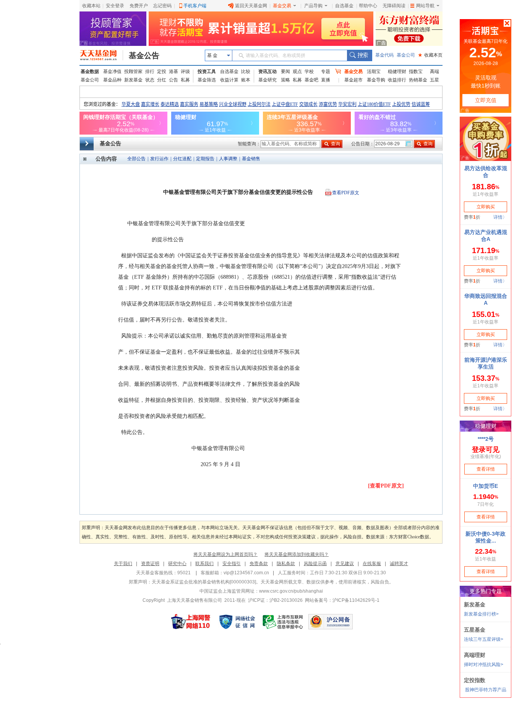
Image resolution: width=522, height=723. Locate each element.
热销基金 (418, 80)
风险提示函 (315, 563)
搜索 (359, 55)
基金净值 (112, 71)
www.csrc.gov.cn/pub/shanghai (291, 591)
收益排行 (397, 80)
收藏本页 (430, 55)
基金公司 (406, 55)
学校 (309, 71)
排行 (149, 71)
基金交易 (282, 5)
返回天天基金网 (251, 5)
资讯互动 (267, 71)
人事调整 (228, 158)
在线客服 (372, 563)
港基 (173, 71)
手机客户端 (194, 5)
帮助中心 (368, 5)
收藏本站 (91, 5)
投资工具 (207, 71)
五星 (434, 80)
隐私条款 (286, 563)
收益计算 (229, 80)
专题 (325, 71)
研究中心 (177, 563)
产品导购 (313, 5)
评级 (185, 71)
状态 (149, 80)
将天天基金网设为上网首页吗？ (225, 554)
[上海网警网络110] (191, 621)
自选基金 (344, 5)
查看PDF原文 (345, 192)
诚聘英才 (399, 563)
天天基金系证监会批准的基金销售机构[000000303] (204, 582)
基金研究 (267, 80)
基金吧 (311, 80)
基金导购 (376, 80)
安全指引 (231, 563)
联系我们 (204, 563)
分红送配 (182, 158)
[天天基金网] (101, 55)
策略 (285, 80)
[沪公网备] (330, 621)
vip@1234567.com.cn (246, 572)
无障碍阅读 (394, 5)
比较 (245, 71)
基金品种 (112, 80)
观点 (297, 71)
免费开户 (139, 5)
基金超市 (353, 80)
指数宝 (416, 71)
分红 (161, 80)
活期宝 (374, 71)
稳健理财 (397, 71)
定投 (161, 71)
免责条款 (259, 563)
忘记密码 (162, 5)
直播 (325, 80)
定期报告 (205, 158)
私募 (185, 80)
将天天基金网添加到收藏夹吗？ (296, 554)
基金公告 (144, 55)
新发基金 (133, 80)
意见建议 (345, 563)
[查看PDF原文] (386, 486)
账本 (245, 80)
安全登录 (115, 5)
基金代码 (384, 55)
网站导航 (425, 5)
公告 (173, 80)
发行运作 (159, 158)
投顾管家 (133, 71)
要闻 (285, 71)
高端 (434, 71)
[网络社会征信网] (237, 621)
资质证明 (150, 563)
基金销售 (251, 158)
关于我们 (123, 563)
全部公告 (136, 158)
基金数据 (90, 71)
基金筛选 (207, 80)
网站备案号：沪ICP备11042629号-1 (342, 600)
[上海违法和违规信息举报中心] (283, 621)
